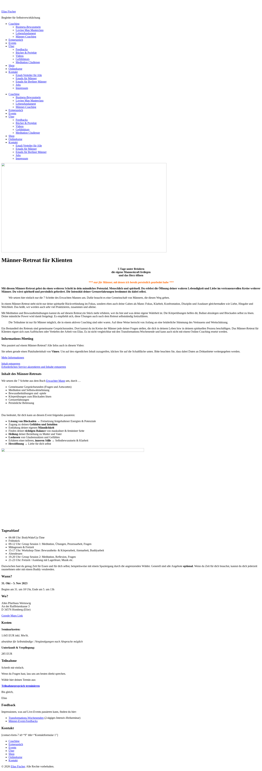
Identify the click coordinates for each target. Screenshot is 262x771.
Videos (20, 55)
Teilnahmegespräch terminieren (20, 685)
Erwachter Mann (55, 380)
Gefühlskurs (22, 59)
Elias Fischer (8, 11)
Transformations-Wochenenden (26, 717)
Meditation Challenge (28, 62)
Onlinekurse (15, 68)
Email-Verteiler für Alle (29, 75)
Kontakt (13, 71)
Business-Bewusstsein (28, 26)
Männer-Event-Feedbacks (23, 721)
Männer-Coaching (26, 36)
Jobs (18, 84)
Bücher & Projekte (26, 52)
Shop (11, 65)
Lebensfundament (26, 33)
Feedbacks (22, 49)
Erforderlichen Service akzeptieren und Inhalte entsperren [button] (33, 366)
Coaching (14, 23)
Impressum (22, 88)
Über (11, 46)
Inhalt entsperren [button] (10, 363)
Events (12, 43)
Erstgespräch (16, 39)
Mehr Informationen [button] (12, 357)
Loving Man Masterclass (29, 30)
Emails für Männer (26, 78)
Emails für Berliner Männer (31, 81)
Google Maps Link (12, 615)
